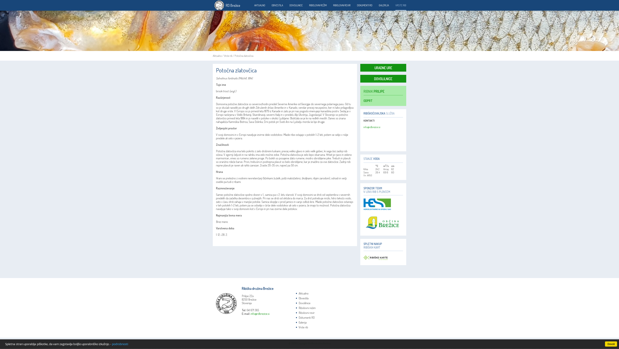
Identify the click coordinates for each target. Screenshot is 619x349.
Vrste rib (400, 5)
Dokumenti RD (364, 5)
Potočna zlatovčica (244, 55)
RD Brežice (233, 5)
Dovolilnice (296, 5)
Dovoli (611, 344)
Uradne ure (383, 67)
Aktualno (259, 5)
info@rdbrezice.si (372, 127)
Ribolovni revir (342, 5)
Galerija (384, 5)
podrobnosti (120, 344)
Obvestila (277, 5)
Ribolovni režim (318, 5)
